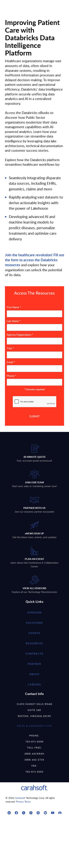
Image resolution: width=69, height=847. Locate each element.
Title (10, 348)
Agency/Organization (20, 335)
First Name (14, 307)
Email (11, 362)
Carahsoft (20, 798)
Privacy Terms (23, 801)
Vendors (34, 612)
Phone (11, 376)
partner (34, 664)
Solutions (34, 622)
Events (34, 633)
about (34, 674)
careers (34, 684)
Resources (34, 643)
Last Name (14, 321)
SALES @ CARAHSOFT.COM (34, 725)
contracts (34, 653)
